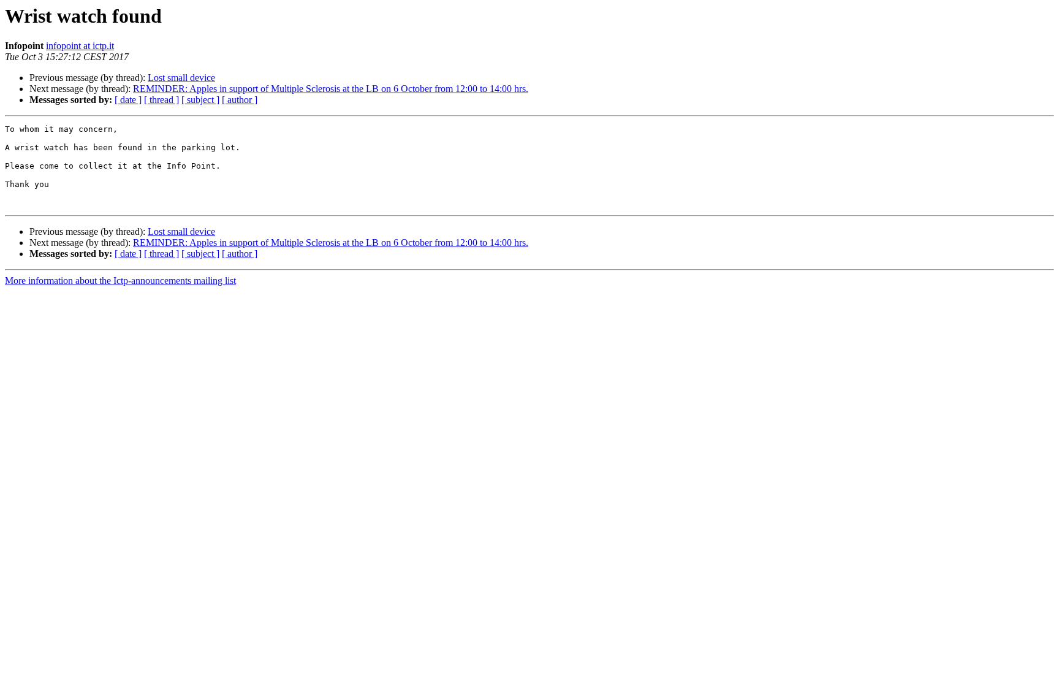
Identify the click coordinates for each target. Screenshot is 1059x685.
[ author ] (239, 99)
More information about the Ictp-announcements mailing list (120, 280)
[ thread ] (161, 99)
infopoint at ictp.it (80, 45)
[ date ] (128, 99)
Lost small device (181, 77)
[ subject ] (200, 99)
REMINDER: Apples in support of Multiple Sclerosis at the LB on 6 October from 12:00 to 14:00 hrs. (330, 88)
